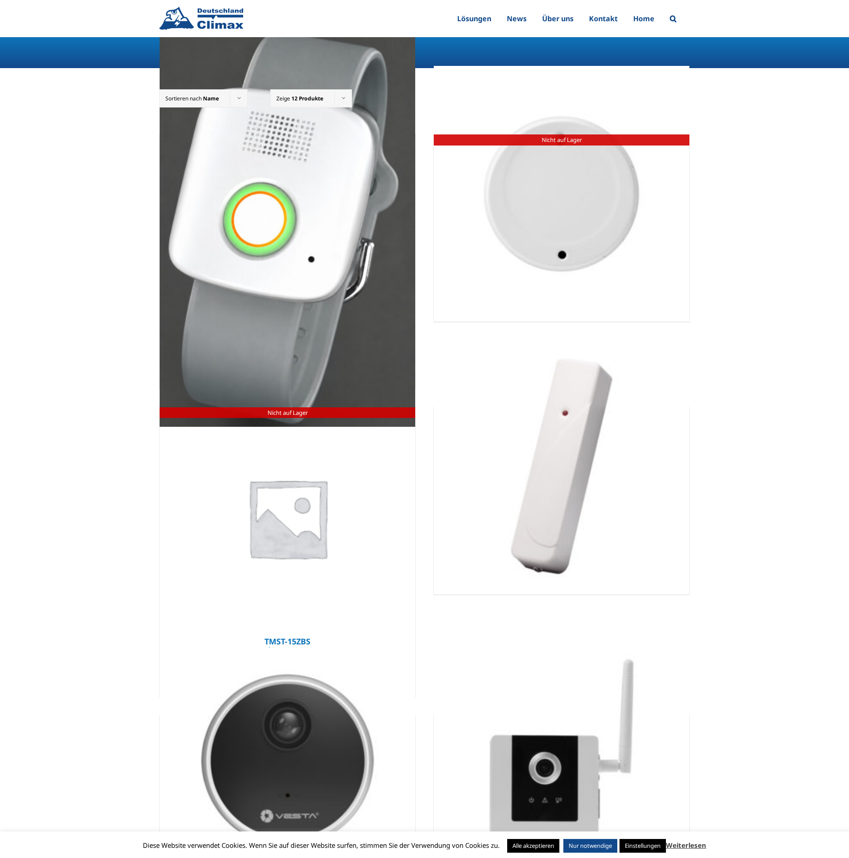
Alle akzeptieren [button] (533, 846)
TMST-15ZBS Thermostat (287, 645)
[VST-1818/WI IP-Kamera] (561, 775)
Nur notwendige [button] (590, 846)
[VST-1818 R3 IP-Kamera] (287, 775)
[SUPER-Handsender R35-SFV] (287, 227)
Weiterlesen (686, 845)
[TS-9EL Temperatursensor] (561, 466)
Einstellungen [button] (643, 846)
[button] (673, 18)
